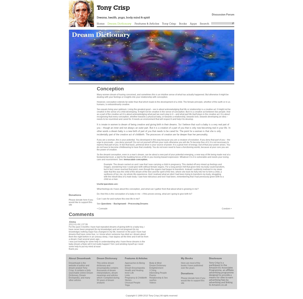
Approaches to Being (135, 263)
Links (127, 275)
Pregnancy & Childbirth (136, 278)
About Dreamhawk (80, 258)
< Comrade (102, 208)
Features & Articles (146, 24)
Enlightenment (156, 268)
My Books (187, 258)
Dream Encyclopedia (135, 268)
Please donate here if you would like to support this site (81, 202)
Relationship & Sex (158, 278)
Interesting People (158, 273)
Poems (152, 275)
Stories (128, 280)
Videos (152, 282)
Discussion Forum (223, 14)
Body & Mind (155, 263)
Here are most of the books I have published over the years (192, 265)
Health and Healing (134, 270)
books (128, 265)
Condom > (227, 208)
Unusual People (132, 282)
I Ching (152, 270)
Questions (106, 203)
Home (101, 24)
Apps (193, 24)
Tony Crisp (169, 24)
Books (183, 24)
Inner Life (129, 273)
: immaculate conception (135, 159)
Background (120, 203)
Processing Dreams (138, 203)
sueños (152, 280)
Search (204, 24)
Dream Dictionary (119, 24)
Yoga (127, 285)
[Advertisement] (79, 138)
